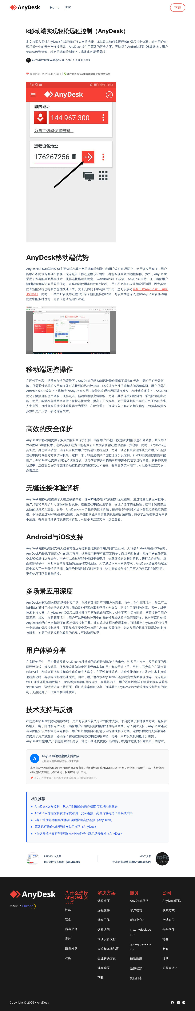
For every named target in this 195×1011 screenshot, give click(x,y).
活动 (165, 958)
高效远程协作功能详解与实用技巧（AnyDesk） (67, 827)
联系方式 (168, 910)
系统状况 (136, 968)
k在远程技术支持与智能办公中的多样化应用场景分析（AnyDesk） (80, 833)
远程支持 (104, 910)
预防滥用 (136, 959)
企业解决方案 (107, 958)
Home (55, 8)
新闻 (165, 949)
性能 (68, 910)
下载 (177, 8)
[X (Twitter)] (178, 1002)
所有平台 (71, 929)
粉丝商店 (168, 968)
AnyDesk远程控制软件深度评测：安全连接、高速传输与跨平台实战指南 (84, 813)
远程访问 (104, 929)
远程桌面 (104, 901)
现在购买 (104, 968)
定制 (68, 939)
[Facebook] (172, 1002)
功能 (68, 958)
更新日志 (136, 978)
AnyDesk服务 (139, 901)
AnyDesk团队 (171, 901)
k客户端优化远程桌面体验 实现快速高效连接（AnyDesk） (74, 820)
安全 (68, 919)
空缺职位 (168, 920)
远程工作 (104, 920)
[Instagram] (183, 1002)
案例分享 (71, 948)
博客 (67, 8)
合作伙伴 (168, 929)
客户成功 (136, 910)
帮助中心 (136, 920)
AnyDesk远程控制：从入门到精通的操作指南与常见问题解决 (76, 806)
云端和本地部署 (108, 949)
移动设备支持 (107, 939)
